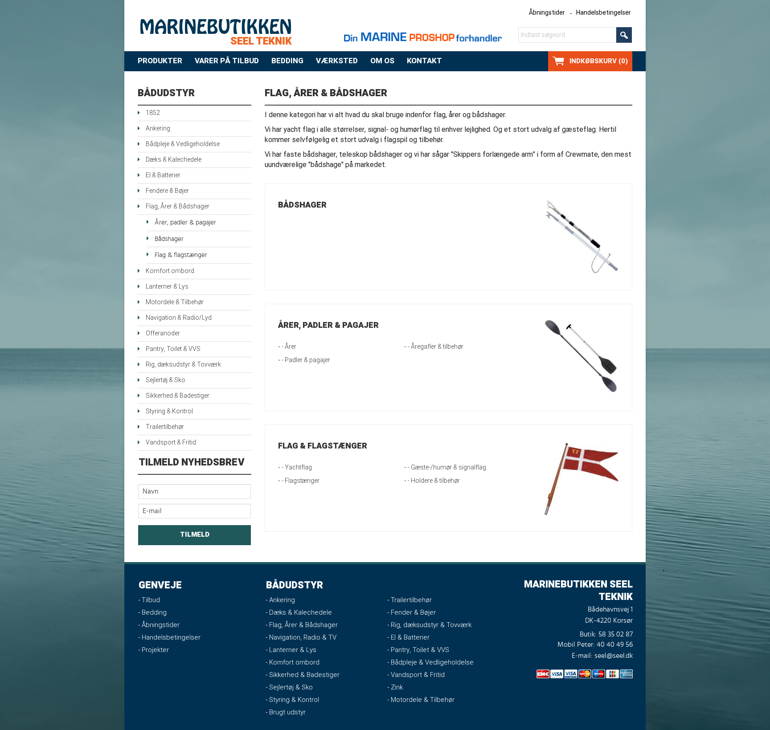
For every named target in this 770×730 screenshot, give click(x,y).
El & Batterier (163, 175)
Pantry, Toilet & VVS (173, 349)
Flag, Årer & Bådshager (177, 206)
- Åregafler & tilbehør (435, 346)
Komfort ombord (170, 271)
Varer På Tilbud (227, 60)
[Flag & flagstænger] (581, 477)
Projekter (155, 650)
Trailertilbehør (165, 427)
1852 (153, 113)
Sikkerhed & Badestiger (177, 395)
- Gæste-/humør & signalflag (447, 467)
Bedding (287, 60)
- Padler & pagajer (306, 360)
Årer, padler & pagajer (185, 222)
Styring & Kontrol (169, 411)
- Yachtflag (297, 467)
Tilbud (151, 600)
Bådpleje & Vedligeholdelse (183, 144)
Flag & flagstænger (181, 255)
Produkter (160, 60)
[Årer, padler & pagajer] (581, 357)
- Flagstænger (300, 480)
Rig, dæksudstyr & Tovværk (183, 364)
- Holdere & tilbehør (434, 480)
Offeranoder (163, 333)
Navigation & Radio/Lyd (179, 317)
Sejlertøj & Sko (165, 380)
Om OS (382, 60)
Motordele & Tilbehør (175, 302)
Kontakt (424, 60)
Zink (397, 687)
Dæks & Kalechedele (173, 159)
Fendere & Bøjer (167, 191)
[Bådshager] (581, 236)
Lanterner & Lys (167, 286)
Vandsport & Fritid (171, 442)
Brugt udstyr (287, 712)
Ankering (158, 128)
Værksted (337, 60)
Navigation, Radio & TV (302, 637)
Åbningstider (547, 12)
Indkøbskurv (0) (598, 61)
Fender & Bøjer (413, 612)
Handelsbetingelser (603, 12)
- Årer (289, 346)
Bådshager (169, 239)
